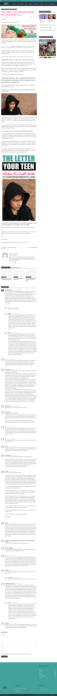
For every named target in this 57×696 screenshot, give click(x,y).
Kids (26, 3)
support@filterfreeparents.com (25, 690)
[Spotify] (16, 262)
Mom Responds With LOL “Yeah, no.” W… (47, 25)
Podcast (19, 0)
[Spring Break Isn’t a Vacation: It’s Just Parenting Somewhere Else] (6, 274)
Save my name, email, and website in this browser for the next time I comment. (16, 653)
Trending (30, 3)
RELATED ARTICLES (6, 267)
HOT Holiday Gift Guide (32, 247)
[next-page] (3, 283)
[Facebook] (51, 1)
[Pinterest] (55, 1)
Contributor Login (4, 0)
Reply (6, 304)
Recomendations (51, 3)
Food (46, 3)
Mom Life (21, 3)
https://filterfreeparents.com (13, 255)
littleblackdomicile (8, 290)
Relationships (36, 3)
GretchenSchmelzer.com (21, 242)
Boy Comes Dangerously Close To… (51, 21)
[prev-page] (2, 283)
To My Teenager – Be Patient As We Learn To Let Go (9, 248)
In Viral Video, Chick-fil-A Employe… (46, 27)
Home (8, 0)
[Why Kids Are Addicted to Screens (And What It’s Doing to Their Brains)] (31, 274)
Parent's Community (13, 253)
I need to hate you (5, 46)
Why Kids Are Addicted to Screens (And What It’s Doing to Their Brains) (31, 279)
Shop (12, 0)
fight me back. (30, 56)
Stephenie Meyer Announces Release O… (47, 30)
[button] (49, 0)
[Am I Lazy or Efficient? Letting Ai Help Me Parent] (19, 274)
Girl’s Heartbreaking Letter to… (42, 21)
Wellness (41, 3)
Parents (13, 9)
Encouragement (10, 7)
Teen (15, 9)
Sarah (6, 446)
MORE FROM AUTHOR (15, 267)
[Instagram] (53, 1)
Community (15, 0)
